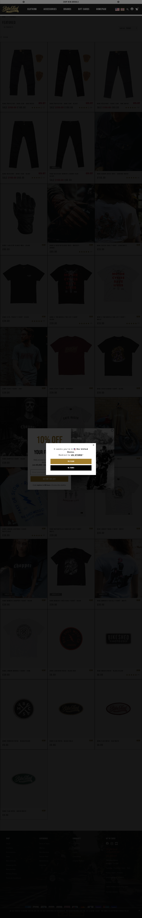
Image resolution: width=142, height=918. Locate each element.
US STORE (76, 455)
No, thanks (71, 468)
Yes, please (71, 461)
